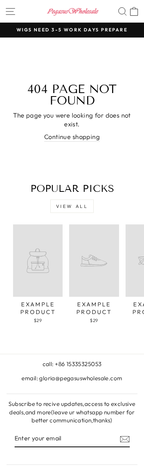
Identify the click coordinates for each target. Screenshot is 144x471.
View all (72, 206)
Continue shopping (72, 136)
